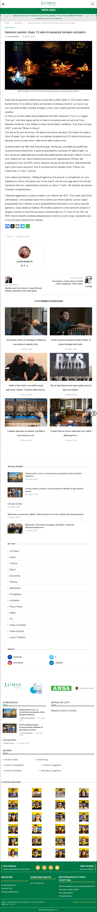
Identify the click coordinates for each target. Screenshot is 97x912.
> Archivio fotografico (13, 765)
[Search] (92, 4)
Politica (13, 582)
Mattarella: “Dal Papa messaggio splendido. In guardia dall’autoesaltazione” (49, 526)
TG (11, 619)
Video (13, 612)
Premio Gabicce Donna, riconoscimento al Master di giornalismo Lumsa (54, 490)
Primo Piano (16, 606)
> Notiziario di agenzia (50, 770)
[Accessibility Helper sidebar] (94, 413)
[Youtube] (57, 867)
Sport (13, 569)
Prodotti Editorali (65, 896)
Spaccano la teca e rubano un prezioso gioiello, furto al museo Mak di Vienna (36, 15)
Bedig (56, 909)
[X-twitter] (50, 867)
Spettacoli (18, 23)
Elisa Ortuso (9, 743)
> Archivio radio (10, 759)
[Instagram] (44, 867)
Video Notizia (17, 631)
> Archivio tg (41, 759)
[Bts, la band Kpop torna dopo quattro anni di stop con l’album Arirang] (71, 367)
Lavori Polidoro (18, 637)
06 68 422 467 (38, 883)
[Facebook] (38, 867)
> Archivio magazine (51, 765)
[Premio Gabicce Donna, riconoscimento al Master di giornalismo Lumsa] (15, 492)
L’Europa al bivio (15, 504)
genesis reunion (23, 236)
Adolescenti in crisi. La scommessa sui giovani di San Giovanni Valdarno (53, 474)
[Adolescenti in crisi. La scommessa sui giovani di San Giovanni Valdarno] (15, 477)
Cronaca (14, 551)
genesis (10, 236)
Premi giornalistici (66, 893)
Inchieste (14, 600)
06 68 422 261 (7, 889)
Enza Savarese (26, 733)
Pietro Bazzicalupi (28, 718)
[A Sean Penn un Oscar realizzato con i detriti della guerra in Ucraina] (71, 412)
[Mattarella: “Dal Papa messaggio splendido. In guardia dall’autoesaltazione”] (15, 529)
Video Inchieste (18, 625)
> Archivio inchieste (12, 770)
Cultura (13, 563)
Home (7, 23)
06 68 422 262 (9, 885)
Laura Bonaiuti (13, 36)
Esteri (13, 557)
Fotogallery (16, 594)
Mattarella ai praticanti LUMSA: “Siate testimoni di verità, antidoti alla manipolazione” (46, 514)
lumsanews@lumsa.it (10, 892)
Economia (15, 575)
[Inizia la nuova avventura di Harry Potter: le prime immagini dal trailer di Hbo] (71, 321)
